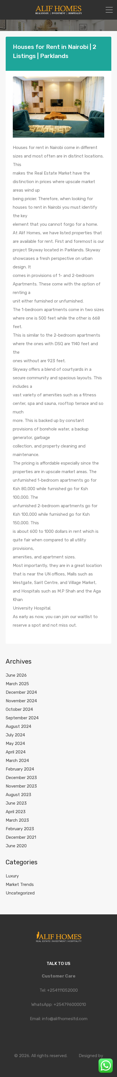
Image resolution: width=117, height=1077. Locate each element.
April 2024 (16, 752)
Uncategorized (20, 893)
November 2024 (21, 700)
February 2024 (20, 769)
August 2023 (18, 794)
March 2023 (17, 820)
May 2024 (15, 743)
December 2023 (21, 777)
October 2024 (19, 709)
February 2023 (20, 828)
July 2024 (15, 735)
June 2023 (16, 803)
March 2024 (17, 760)
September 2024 (22, 717)
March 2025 (17, 683)
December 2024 (21, 692)
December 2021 (21, 837)
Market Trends (20, 884)
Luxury (12, 876)
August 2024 (18, 726)
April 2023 (16, 811)
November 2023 (21, 786)
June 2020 (16, 845)
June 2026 (16, 675)
